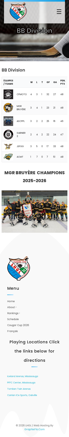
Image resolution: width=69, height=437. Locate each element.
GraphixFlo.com (34, 429)
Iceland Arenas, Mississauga (22, 376)
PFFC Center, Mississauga (21, 382)
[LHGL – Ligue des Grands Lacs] (21, 11)
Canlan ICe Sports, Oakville (22, 395)
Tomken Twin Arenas (19, 388)
